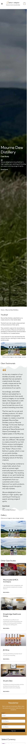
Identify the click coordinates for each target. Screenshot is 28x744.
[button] (24, 4)
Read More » (6, 592)
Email (3, 713)
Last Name (5, 724)
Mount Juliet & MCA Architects (10, 581)
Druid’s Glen (8, 681)
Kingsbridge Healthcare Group (12, 615)
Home (2, 310)
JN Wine (6, 650)
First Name (5, 718)
